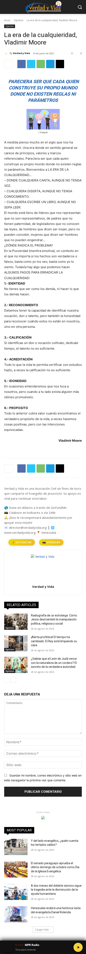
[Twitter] (31, 64)
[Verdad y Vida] (7, 53)
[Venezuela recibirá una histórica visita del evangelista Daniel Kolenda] (16, 914)
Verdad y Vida (21, 53)
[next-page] (13, 680)
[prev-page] (6, 680)
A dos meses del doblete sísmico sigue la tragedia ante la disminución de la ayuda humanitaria (56, 889)
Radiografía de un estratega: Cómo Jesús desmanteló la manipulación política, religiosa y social (54, 619)
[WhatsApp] (41, 64)
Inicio (7, 20)
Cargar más (42, 929)
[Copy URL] (60, 64)
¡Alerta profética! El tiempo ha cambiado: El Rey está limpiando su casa (54, 641)
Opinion (18, 20)
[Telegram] (50, 64)
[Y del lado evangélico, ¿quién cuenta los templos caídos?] (16, 847)
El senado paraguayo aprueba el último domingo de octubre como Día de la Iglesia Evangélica (55, 867)
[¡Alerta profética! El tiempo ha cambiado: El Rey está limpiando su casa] (16, 643)
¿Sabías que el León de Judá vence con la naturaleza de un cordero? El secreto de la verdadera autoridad (54, 662)
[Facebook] (21, 64)
